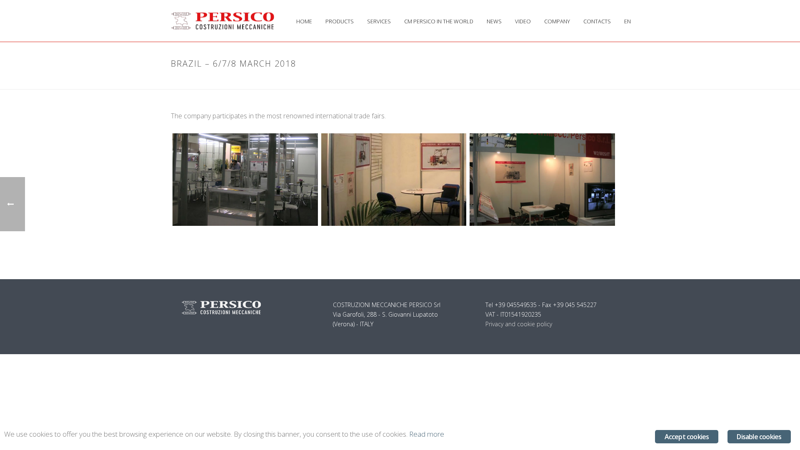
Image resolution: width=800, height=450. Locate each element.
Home (541, 81)
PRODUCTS (339, 21)
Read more (426, 434)
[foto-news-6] (542, 179)
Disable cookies (759, 436)
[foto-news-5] (394, 179)
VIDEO (523, 21)
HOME (304, 21)
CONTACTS (597, 21)
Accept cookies (687, 436)
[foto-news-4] (245, 179)
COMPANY (557, 21)
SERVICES (379, 21)
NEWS (494, 21)
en (627, 21)
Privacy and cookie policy (518, 324)
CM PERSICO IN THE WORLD (438, 21)
